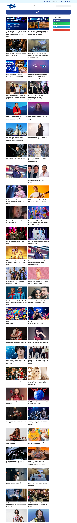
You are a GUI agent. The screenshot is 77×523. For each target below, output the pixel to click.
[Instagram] (63, 1)
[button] (61, 20)
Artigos (39, 5)
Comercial (45, 5)
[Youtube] (67, 1)
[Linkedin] (69, 1)
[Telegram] (65, 1)
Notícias (26, 5)
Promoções (33, 5)
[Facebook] (61, 1)
